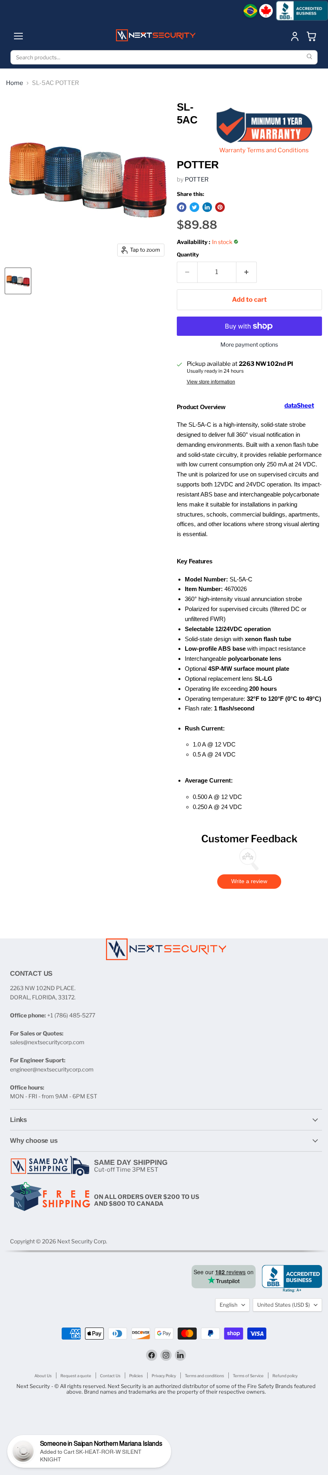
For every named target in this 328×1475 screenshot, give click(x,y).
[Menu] (18, 36)
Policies (136, 1375)
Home (14, 83)
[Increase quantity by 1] (246, 272)
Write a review (249, 881)
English (229, 1304)
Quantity (188, 255)
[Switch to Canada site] (266, 11)
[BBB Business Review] (302, 10)
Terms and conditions (204, 1375)
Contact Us (110, 1375)
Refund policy (285, 1375)
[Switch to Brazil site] (250, 11)
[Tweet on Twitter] (194, 207)
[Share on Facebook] (181, 207)
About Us (43, 1375)
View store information (211, 382)
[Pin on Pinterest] (220, 207)
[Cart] (312, 36)
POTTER (196, 179)
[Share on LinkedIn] (207, 207)
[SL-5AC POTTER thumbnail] (18, 281)
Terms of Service (248, 1375)
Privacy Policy (164, 1375)
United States (283, 1304)
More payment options (249, 344)
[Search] (310, 57)
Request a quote (75, 1375)
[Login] (295, 36)
